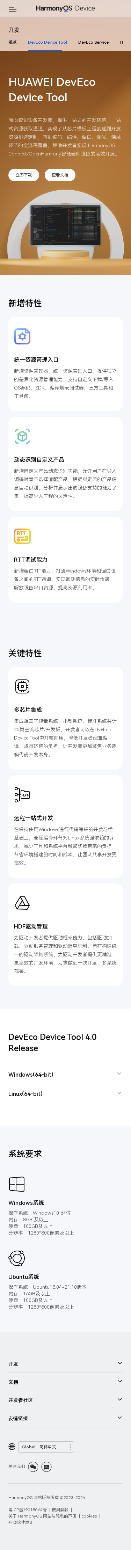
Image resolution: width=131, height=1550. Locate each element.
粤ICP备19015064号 (27, 1510)
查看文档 (60, 175)
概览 (12, 42)
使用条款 (60, 1510)
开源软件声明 (21, 1522)
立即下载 (23, 175)
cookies (89, 1516)
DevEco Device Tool (47, 42)
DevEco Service (93, 42)
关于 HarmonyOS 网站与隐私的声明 (42, 1516)
